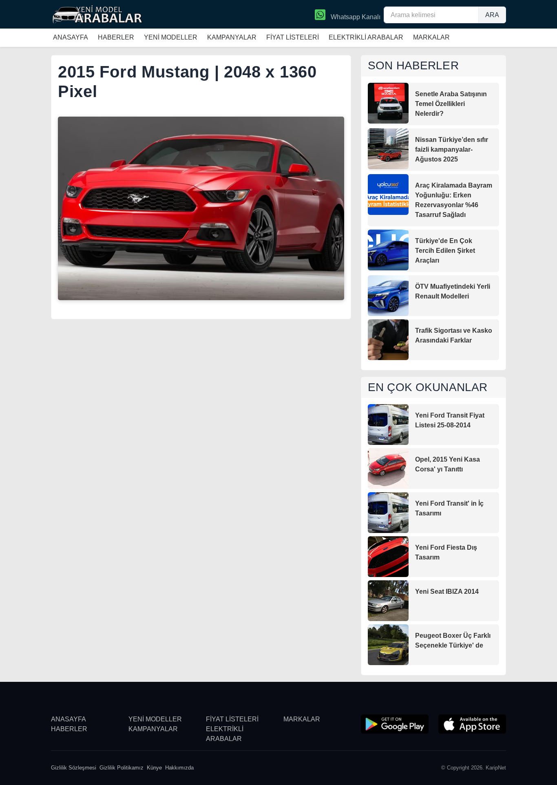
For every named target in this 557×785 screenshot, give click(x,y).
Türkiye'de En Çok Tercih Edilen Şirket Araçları (445, 250)
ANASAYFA (70, 37)
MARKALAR (431, 37)
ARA (492, 14)
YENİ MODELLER (170, 37)
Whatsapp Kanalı (354, 16)
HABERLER (116, 37)
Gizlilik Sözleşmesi (73, 768)
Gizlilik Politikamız (121, 768)
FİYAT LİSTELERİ (292, 37)
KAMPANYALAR (231, 37)
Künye (154, 768)
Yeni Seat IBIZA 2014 (447, 591)
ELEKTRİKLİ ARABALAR (366, 37)
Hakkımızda (179, 768)
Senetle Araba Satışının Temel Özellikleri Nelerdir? (451, 104)
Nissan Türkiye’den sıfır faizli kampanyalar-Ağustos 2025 (451, 149)
